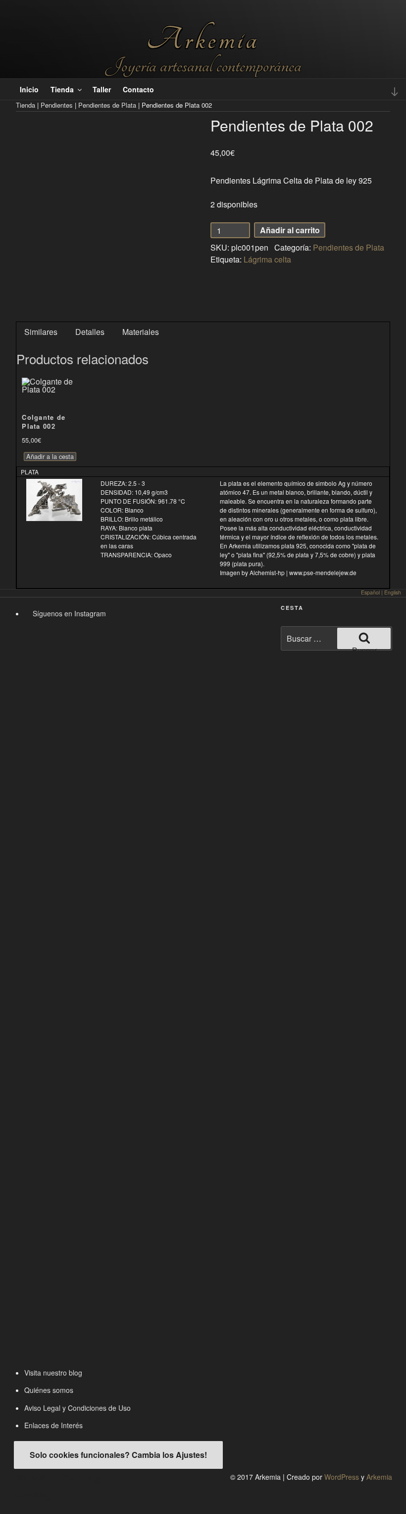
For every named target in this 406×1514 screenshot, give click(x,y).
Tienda (62, 89)
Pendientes (57, 105)
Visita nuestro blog (53, 1373)
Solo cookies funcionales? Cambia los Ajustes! (118, 1454)
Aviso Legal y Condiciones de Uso (77, 1408)
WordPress (341, 1477)
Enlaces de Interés (53, 1425)
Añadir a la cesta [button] (50, 456)
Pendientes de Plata (107, 105)
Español (370, 592)
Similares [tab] (40, 331)
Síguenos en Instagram (68, 613)
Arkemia (203, 39)
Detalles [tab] (89, 331)
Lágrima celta (267, 259)
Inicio (29, 89)
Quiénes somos (48, 1390)
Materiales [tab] (140, 331)
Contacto (138, 89)
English (392, 592)
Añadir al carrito (290, 230)
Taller (102, 89)
